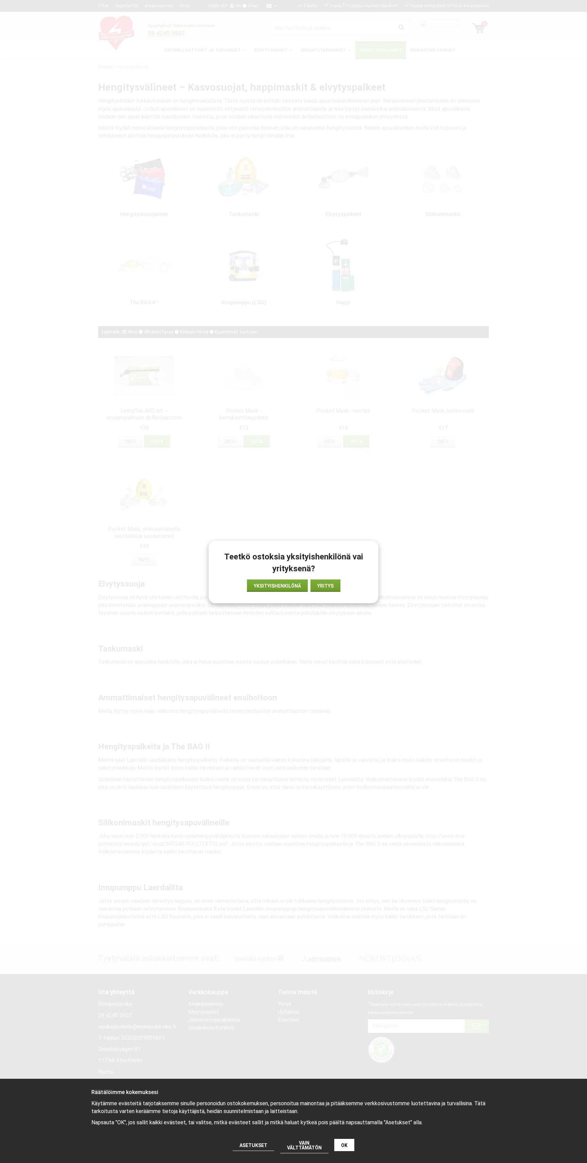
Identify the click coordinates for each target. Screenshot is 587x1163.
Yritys (325, 586)
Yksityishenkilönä (277, 586)
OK (344, 1145)
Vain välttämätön (304, 1145)
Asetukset (253, 1145)
